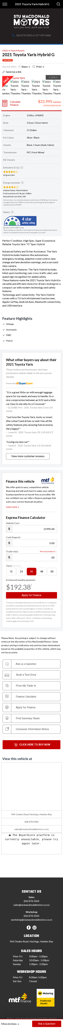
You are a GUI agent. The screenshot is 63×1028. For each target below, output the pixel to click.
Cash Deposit (13, 537)
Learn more (11, 506)
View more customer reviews (27, 456)
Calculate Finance (15, 103)
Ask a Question (46, 1023)
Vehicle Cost (13, 523)
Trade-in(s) (12, 551)
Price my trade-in (47, 551)
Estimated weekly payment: (21, 580)
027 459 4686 (43, 35)
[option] (31, 78)
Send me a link (13, 71)
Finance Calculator (26, 696)
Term (13, 565)
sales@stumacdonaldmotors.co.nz (31, 829)
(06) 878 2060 (24, 35)
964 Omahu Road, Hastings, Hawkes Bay (31, 941)
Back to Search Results (14, 50)
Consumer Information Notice (32, 729)
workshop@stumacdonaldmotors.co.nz (31, 919)
